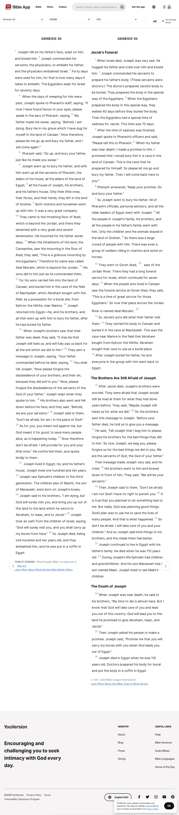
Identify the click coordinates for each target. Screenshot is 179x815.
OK (169, 805)
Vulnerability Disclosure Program (22, 799)
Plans (50, 6)
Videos (63, 6)
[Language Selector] (153, 6)
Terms (47, 795)
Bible (38, 6)
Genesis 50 (9, 19)
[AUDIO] (145, 21)
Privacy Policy (34, 795)
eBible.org (20, 565)
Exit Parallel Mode (171, 21)
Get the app (138, 6)
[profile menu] (166, 6)
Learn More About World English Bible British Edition (44, 569)
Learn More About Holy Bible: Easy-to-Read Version (119, 683)
